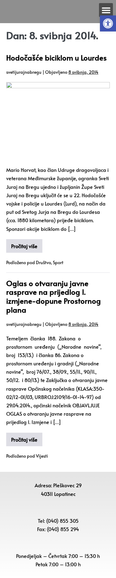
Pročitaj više (24, 246)
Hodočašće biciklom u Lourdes (56, 57)
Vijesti (42, 456)
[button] (108, 23)
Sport (58, 262)
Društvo (43, 262)
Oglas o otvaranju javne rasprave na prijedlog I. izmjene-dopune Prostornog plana (53, 296)
